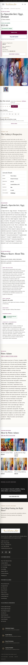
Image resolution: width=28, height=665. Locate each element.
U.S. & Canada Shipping (6, 565)
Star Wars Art (3, 612)
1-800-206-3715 (12, 51)
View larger (24, 83)
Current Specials (4, 619)
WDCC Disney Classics (5, 617)
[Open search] (22, 4)
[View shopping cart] (25, 4)
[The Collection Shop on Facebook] (2, 552)
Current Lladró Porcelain (5, 606)
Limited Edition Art (4, 596)
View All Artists (4, 598)
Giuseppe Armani (4, 585)
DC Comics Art (4, 587)
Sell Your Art (3, 621)
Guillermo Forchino (4, 594)
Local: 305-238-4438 (5, 546)
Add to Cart (14, 32)
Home (2, 8)
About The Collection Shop (6, 560)
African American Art (5, 583)
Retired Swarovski (4, 615)
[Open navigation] (3, 4)
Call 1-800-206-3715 (14, 496)
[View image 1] (5, 89)
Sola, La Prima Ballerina (7, 472)
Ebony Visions (4, 592)
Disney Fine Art (4, 590)
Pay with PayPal (14, 36)
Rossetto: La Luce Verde (7, 452)
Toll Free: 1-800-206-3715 (6, 544)
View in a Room (14, 123)
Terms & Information (4, 656)
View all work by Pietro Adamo (9, 356)
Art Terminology (4, 567)
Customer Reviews (4, 573)
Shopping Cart (4, 575)
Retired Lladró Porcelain (5, 608)
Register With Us (4, 571)
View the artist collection (8, 435)
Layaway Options (4, 562)
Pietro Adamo (6, 8)
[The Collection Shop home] (13, 4)
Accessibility (3, 569)
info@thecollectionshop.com (6, 548)
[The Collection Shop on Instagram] (6, 552)
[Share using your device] (15, 114)
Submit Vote (14, 106)
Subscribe (16, 656)
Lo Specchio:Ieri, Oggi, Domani (20, 453)
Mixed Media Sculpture (5, 610)
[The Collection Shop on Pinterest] (9, 552)
